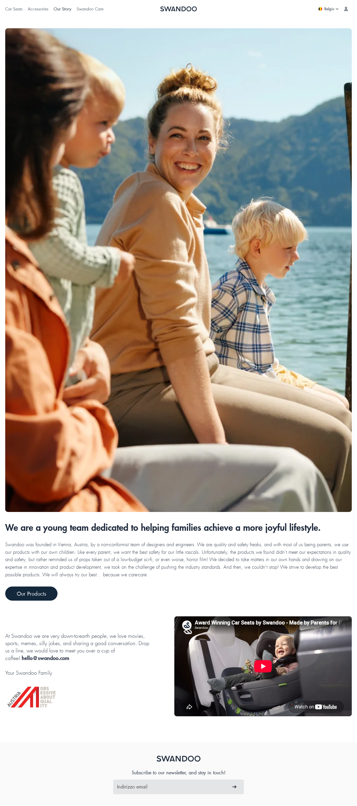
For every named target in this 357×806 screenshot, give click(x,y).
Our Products (31, 593)
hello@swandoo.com (45, 658)
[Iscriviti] (234, 787)
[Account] (346, 9)
